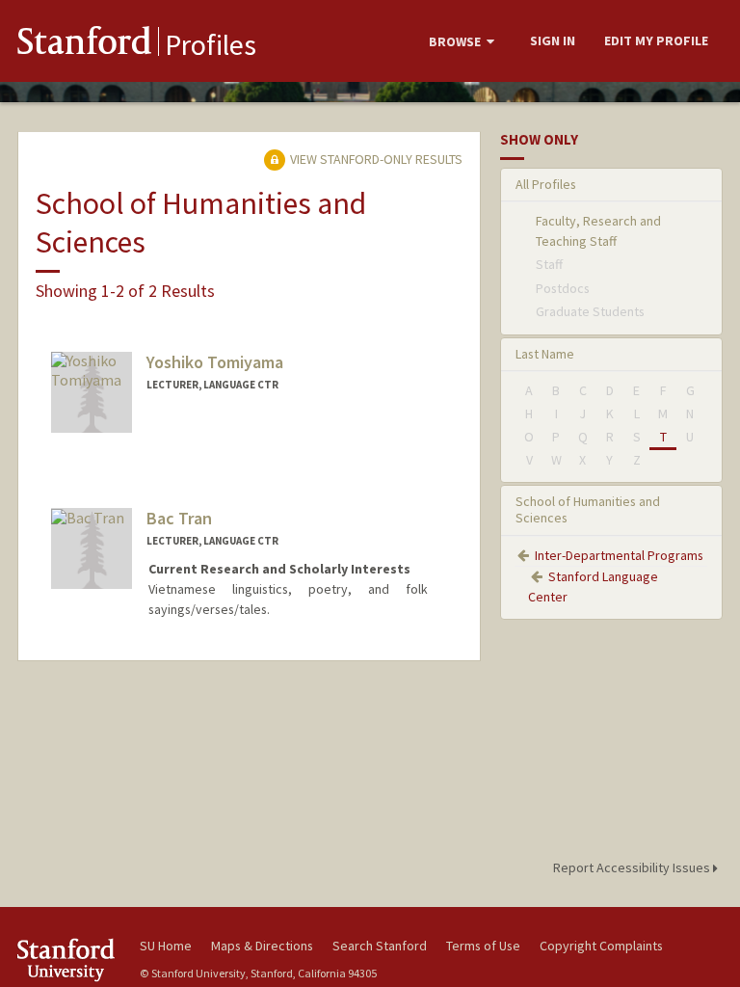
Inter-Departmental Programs (619, 555)
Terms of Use (483, 945)
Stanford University (67, 959)
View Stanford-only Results (374, 159)
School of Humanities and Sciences (587, 509)
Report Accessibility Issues (633, 867)
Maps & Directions (262, 945)
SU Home (166, 945)
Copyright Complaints (601, 945)
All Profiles (545, 184)
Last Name (544, 353)
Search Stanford (379, 945)
